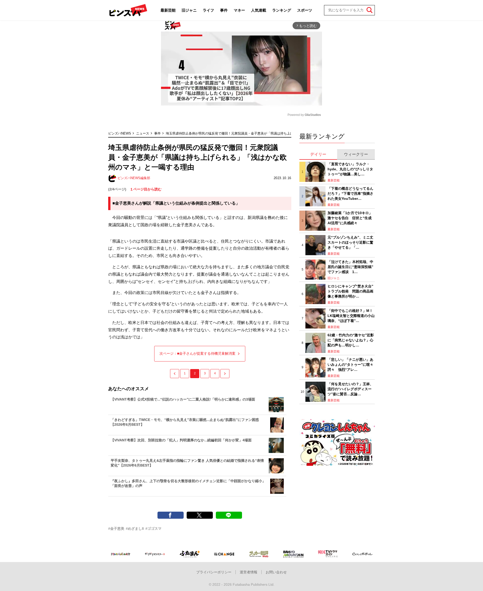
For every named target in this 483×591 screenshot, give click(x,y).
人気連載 (258, 10)
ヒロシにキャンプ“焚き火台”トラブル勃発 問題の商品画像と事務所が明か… (350, 291)
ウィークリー (356, 154)
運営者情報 (248, 572)
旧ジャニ (189, 10)
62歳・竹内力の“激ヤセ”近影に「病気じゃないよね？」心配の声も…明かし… (351, 340)
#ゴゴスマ (153, 529)
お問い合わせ (276, 572)
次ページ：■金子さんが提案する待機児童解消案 (197, 353)
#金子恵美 (116, 529)
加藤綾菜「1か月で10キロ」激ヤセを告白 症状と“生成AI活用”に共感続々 (350, 218)
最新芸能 (168, 10)
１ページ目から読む (146, 189)
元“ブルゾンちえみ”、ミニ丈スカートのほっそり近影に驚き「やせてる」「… (350, 242)
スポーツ (304, 10)
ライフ (208, 10)
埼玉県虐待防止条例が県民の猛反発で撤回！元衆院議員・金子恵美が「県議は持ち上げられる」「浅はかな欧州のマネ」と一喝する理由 (265, 133)
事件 (224, 10)
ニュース (142, 133)
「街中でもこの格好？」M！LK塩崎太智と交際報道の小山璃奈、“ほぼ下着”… (351, 315)
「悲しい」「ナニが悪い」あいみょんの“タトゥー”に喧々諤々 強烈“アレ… (350, 364)
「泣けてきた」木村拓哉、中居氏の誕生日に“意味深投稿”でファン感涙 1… (350, 267)
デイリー (318, 154)
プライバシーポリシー (213, 572)
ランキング (281, 10)
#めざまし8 (135, 529)
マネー (239, 10)
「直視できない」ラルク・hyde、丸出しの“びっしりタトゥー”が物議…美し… (350, 169)
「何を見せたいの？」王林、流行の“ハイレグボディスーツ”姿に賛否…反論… (350, 389)
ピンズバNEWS (119, 133)
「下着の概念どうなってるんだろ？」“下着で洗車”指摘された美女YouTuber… (350, 193)
